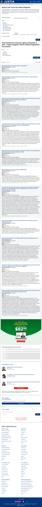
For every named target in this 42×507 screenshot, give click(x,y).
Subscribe (37, 62)
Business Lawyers (5, 432)
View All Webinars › (21, 388)
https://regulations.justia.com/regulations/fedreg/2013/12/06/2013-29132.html (14, 146)
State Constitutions (25, 464)
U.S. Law (5, 4)
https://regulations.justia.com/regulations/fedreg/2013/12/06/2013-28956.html (14, 233)
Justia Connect (7, 503)
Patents (3, 488)
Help (22, 503)
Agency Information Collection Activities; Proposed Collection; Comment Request (20, 76)
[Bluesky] (23, 501)
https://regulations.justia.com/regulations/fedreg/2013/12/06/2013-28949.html (14, 285)
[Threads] (21, 501)
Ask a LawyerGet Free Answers (6, 398)
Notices (5, 26)
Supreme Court (5, 469)
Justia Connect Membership (26, 481)
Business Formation (6, 447)
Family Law (23, 439)
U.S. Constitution (5, 464)
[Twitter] (25, 501)
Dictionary (23, 447)
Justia (2, 4)
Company (18, 503)
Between (16, 34)
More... (3, 442)
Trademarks (4, 490)
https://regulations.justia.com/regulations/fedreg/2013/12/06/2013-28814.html (14, 315)
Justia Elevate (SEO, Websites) (27, 486)
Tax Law (3, 458)
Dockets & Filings (5, 474)
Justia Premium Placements (26, 484)
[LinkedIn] (15, 501)
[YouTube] (17, 501)
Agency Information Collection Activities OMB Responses (14, 169)
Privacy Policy (34, 503)
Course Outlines (24, 452)
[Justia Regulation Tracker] (9, 2)
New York (23, 473)
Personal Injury (24, 441)
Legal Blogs (4, 483)
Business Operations (6, 449)
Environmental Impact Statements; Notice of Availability (14, 65)
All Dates (16, 33)
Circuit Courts (4, 471)
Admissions (23, 449)
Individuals (23, 429)
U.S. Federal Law (6, 462)
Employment (4, 451)
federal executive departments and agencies (16, 10)
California (23, 469)
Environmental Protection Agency (19, 4)
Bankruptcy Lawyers (6, 430)
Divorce (22, 434)
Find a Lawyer (5, 409)
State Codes (23, 466)
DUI (22, 435)
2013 (27, 4)
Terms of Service (27, 503)
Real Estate (4, 456)
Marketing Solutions (26, 479)
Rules (5, 23)
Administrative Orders (8, 25)
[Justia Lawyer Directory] (26, 501)
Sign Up (38, 1)
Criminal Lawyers (5, 434)
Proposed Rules (7, 27)
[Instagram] (20, 501)
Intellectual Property (6, 452)
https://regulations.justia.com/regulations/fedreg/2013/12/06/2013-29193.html (14, 72)
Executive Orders (7, 28)
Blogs (22, 456)
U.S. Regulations (10, 4)
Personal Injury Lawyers (7, 441)
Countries (4, 491)
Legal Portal (13, 503)
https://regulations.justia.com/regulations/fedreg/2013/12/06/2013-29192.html (14, 93)
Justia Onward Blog (25, 490)
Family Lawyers (5, 439)
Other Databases (6, 479)
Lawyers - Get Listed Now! (21, 418)
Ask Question (21, 403)
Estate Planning (24, 437)
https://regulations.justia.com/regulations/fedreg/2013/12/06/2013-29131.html (14, 165)
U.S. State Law (24, 462)
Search (37, 39)
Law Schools (24, 445)
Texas (22, 474)
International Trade (6, 454)
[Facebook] (18, 501)
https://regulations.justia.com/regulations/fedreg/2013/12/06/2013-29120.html (14, 182)
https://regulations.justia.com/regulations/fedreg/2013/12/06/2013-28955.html (14, 260)
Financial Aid (23, 451)
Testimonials (23, 491)
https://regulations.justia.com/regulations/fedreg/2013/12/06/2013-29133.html (14, 119)
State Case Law (24, 468)
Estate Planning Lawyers (7, 437)
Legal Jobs (4, 481)
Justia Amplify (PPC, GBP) (26, 488)
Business (4, 445)
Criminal (22, 432)
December (30, 4)
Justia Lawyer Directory (26, 483)
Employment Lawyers (6, 435)
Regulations (4, 468)
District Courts (5, 473)
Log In (34, 1)
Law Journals (23, 454)
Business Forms (5, 484)
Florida (22, 471)
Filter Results (36, 57)
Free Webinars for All (7, 364)
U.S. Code (3, 466)
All (4, 22)
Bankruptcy (23, 430)
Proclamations (7, 30)
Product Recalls (5, 486)
